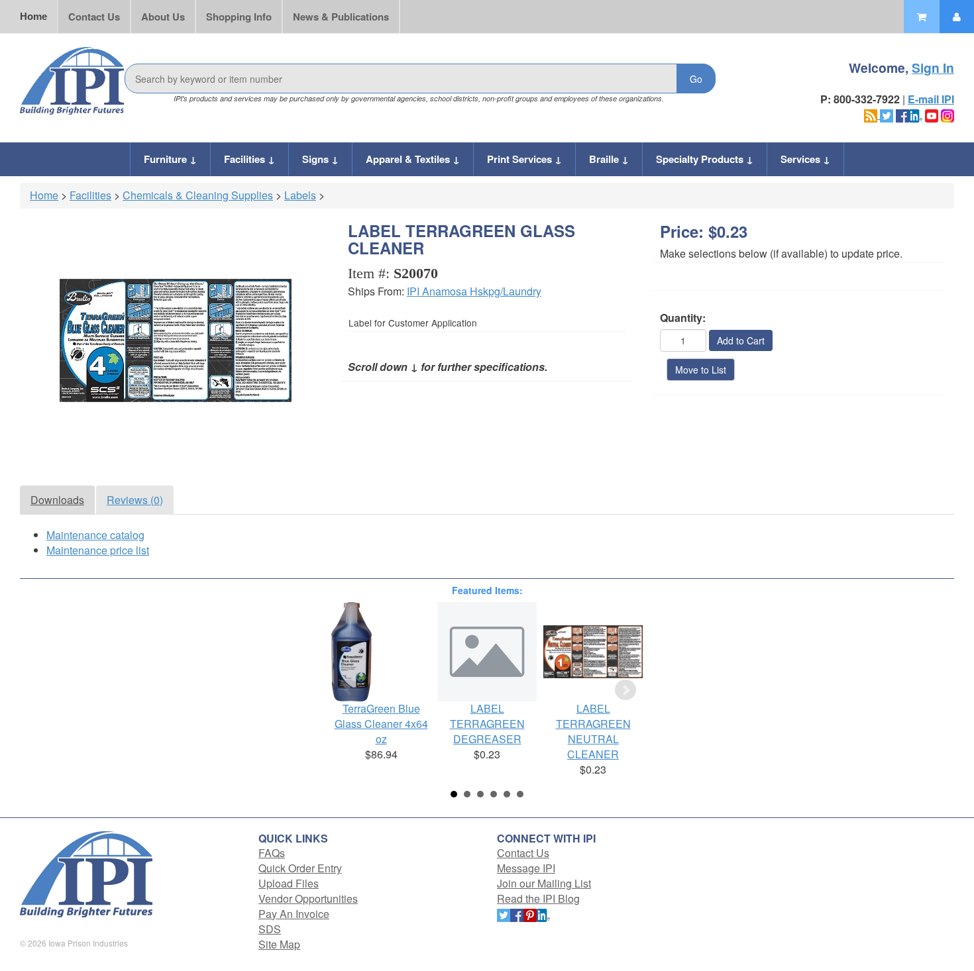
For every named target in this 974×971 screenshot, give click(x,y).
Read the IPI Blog (538, 898)
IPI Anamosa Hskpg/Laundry (474, 291)
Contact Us (94, 16)
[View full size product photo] (176, 340)
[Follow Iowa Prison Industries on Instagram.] (947, 114)
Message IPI (526, 868)
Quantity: (683, 318)
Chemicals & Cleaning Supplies (198, 195)
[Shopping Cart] (922, 16)
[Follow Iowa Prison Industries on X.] (886, 114)
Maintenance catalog (95, 534)
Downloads (57, 499)
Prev (348, 690)
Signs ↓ (320, 159)
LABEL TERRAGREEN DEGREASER (487, 723)
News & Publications (341, 16)
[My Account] (957, 16)
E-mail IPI (931, 99)
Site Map (279, 944)
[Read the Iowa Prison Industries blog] (872, 114)
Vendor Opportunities (308, 898)
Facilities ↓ (249, 159)
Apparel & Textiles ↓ (413, 159)
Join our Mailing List (544, 883)
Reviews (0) (135, 499)
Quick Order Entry (300, 868)
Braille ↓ (609, 159)
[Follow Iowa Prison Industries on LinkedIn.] (915, 114)
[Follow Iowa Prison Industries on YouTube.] (931, 114)
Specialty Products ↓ (704, 159)
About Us (163, 16)
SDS (269, 929)
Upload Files (288, 883)
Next (625, 690)
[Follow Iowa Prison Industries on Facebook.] (902, 114)
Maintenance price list (97, 550)
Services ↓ (805, 159)
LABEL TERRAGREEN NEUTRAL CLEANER (593, 731)
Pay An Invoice (293, 913)
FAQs (271, 852)
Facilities (90, 195)
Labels (300, 195)
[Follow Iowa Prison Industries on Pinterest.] (530, 913)
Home (33, 16)
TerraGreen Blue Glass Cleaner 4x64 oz (381, 723)
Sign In (933, 67)
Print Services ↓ (524, 159)
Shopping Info (239, 16)
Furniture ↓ (170, 159)
